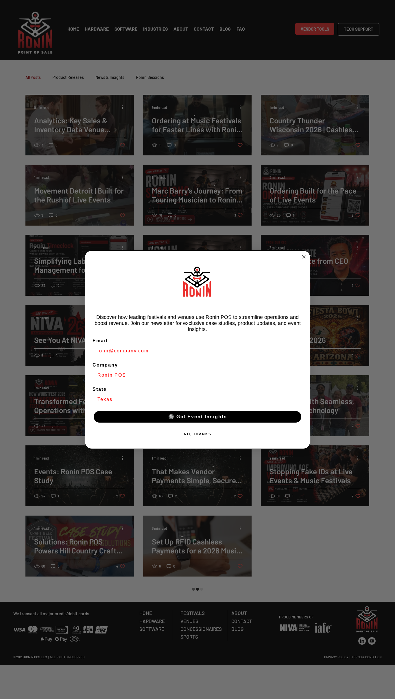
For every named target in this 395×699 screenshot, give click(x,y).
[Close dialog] (303, 256)
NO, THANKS (197, 434)
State (100, 389)
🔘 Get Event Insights (197, 416)
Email (100, 340)
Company (105, 364)
